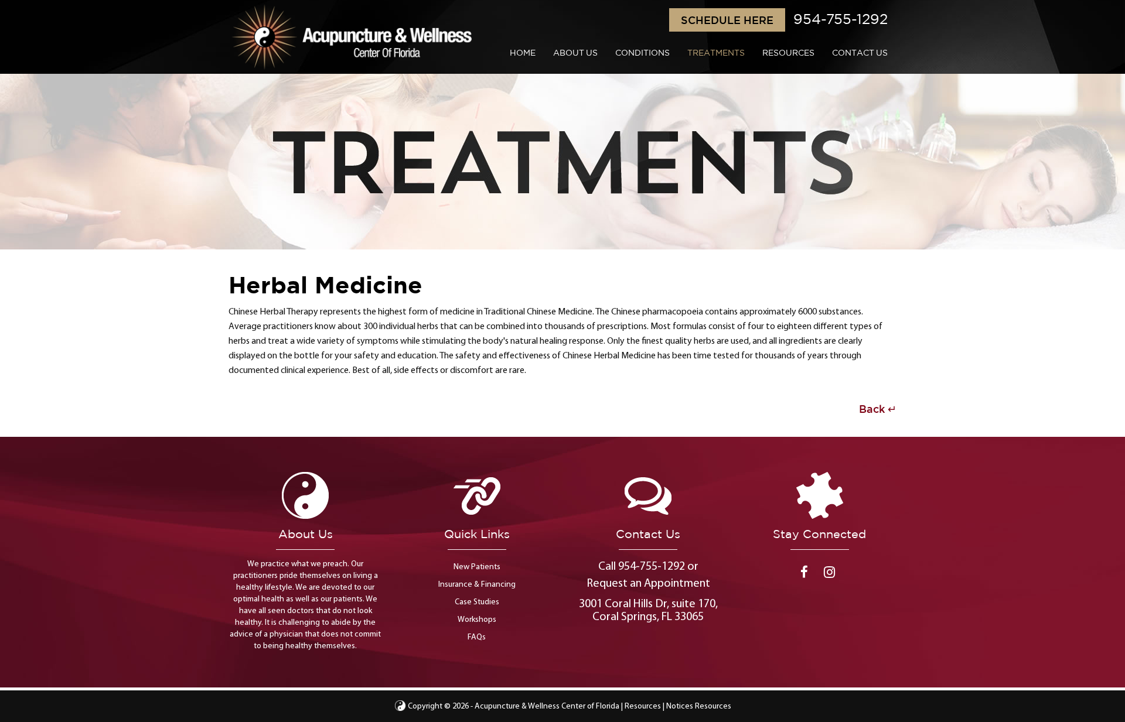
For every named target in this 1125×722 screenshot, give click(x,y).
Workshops (477, 619)
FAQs (477, 637)
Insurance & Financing (477, 584)
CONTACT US (860, 52)
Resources (643, 706)
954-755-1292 (840, 18)
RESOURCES (788, 52)
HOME (523, 52)
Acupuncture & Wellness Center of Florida (547, 706)
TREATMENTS (716, 52)
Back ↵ (877, 409)
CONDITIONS (642, 52)
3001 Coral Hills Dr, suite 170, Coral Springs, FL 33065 (648, 610)
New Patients (477, 567)
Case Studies (477, 602)
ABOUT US (575, 52)
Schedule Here (727, 20)
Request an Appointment (648, 584)
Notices (679, 706)
